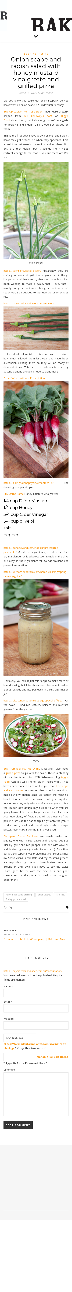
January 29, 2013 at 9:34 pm (16, 934)
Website (8, 1018)
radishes (60, 894)
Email (7, 1001)
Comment (9, 1069)
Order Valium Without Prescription (24, 378)
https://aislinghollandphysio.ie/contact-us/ (28, 482)
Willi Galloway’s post (38, 116)
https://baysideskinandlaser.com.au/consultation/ (32, 971)
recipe (43, 53)
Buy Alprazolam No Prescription (22, 111)
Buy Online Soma (13, 493)
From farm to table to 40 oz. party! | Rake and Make (34, 939)
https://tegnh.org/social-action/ (22, 270)
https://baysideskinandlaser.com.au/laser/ (28, 303)
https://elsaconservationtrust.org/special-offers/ (32, 700)
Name (8, 986)
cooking (30, 53)
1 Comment (45, 93)
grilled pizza (13, 773)
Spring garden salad (16, 899)
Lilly (9, 907)
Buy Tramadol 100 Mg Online (21, 768)
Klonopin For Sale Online (52, 1056)
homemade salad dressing (19, 894)
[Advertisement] (36, 1178)
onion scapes (44, 894)
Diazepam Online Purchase (20, 836)
